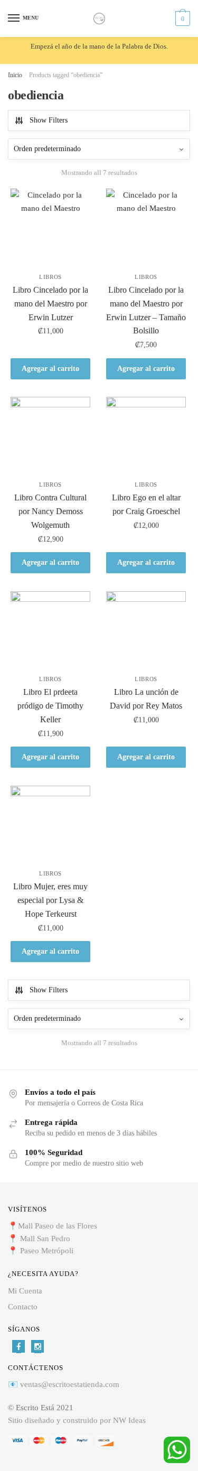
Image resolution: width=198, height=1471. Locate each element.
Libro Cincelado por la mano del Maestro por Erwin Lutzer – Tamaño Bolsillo (146, 310)
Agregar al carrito (50, 369)
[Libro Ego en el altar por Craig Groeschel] (146, 437)
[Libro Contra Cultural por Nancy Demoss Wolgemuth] (50, 437)
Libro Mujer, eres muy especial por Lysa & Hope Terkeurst (50, 900)
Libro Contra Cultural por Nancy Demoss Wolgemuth (50, 511)
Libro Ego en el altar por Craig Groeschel (146, 504)
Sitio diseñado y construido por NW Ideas (77, 1420)
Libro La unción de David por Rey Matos (146, 698)
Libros (50, 277)
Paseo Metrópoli (46, 1250)
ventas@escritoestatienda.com (69, 1384)
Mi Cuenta (25, 1291)
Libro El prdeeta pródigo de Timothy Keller (50, 705)
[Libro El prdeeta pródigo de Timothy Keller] (50, 631)
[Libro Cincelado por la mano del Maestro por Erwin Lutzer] (50, 228)
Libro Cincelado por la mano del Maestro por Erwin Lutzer (50, 303)
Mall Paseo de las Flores (57, 1226)
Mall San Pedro (46, 1238)
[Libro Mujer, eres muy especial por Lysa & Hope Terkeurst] (50, 825)
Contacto (22, 1306)
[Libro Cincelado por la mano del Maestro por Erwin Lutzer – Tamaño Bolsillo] (146, 228)
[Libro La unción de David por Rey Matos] (146, 631)
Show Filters (49, 120)
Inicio (15, 75)
